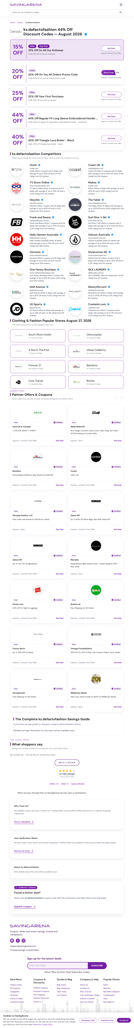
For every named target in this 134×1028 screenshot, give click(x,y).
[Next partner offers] (121, 397)
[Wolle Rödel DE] (96, 412)
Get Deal (111, 48)
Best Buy (107, 988)
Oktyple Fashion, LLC (23, 515)
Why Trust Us (85, 991)
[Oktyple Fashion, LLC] (38, 500)
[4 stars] (70, 770)
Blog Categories (63, 988)
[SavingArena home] (26, 5)
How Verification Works (90, 995)
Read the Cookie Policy (43, 1024)
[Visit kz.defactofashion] (16, 32)
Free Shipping (39, 995)
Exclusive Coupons (41, 991)
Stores (20, 22)
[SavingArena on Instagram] (24, 941)
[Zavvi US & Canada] (38, 412)
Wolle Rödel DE (78, 427)
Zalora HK (17, 560)
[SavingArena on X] (18, 941)
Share (65, 784)
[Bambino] (38, 456)
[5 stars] (73, 770)
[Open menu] (121, 5)
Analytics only (107, 1020)
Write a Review (67, 763)
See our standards (22, 822)
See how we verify (22, 851)
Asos (105, 998)
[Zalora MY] (96, 500)
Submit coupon (23, 906)
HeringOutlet (19, 693)
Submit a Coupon (87, 998)
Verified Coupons (40, 988)
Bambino (17, 471)
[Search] (121, 12)
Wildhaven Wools (79, 693)
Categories (14, 991)
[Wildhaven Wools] (96, 678)
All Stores (14, 995)
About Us (84, 985)
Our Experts (62, 995)
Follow (54, 784)
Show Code (109, 72)
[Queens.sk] (96, 589)
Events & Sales (16, 998)
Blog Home (61, 985)
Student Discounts (41, 998)
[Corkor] (96, 456)
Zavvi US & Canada (22, 427)
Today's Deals (16, 985)
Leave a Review (77, 784)
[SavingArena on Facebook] (12, 941)
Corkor (74, 471)
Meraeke (75, 560)
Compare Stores (17, 1002)
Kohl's (105, 985)
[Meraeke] (96, 545)
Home (12, 22)
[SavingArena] (30, 925)
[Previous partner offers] (115, 397)
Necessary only (88, 1020)
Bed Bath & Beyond (111, 991)
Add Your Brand (86, 1002)
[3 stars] (67, 770)
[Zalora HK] (38, 545)
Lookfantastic (109, 995)
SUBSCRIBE (97, 965)
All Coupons (15, 988)
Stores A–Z (38, 1001)
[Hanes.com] (38, 589)
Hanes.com (18, 604)
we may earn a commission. (73, 792)
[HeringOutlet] (38, 678)
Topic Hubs (61, 991)
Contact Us (85, 988)
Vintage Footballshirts (81, 648)
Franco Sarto (19, 648)
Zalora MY (75, 515)
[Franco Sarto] (38, 634)
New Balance (108, 1002)
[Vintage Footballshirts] (96, 634)
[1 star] (60, 770)
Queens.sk (76, 604)
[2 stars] (63, 770)
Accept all (123, 1020)
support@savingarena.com (23, 946)
